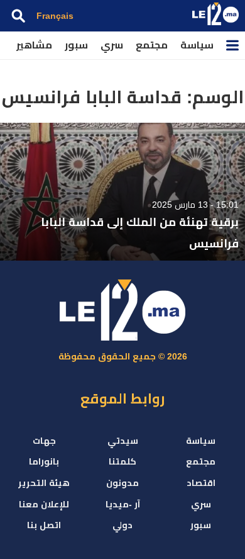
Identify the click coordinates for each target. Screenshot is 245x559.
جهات (44, 441)
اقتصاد (201, 483)
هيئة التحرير (44, 483)
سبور (76, 45)
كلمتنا (122, 461)
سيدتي (122, 441)
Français (55, 16)
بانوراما (44, 461)
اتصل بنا (44, 525)
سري (112, 45)
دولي (122, 525)
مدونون (122, 483)
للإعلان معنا (44, 504)
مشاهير (34, 45)
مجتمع (152, 45)
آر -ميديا (123, 504)
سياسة (197, 45)
